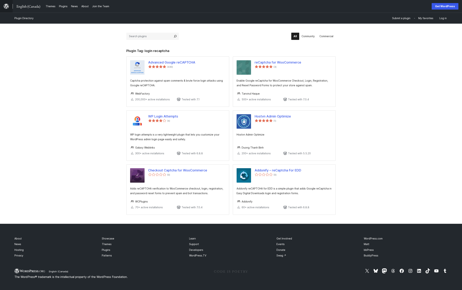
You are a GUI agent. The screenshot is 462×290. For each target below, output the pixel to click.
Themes (107, 244)
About (18, 238)
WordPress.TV (197, 255)
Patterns (107, 255)
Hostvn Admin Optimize (273, 116)
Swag (281, 255)
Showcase (108, 238)
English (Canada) (58, 271)
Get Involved (284, 238)
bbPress (369, 249)
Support (194, 244)
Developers (196, 249)
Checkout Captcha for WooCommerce (177, 170)
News (17, 244)
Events (280, 244)
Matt (366, 244)
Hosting (19, 249)
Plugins (106, 249)
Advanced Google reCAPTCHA (171, 62)
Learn (192, 238)
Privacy (18, 255)
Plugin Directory (24, 18)
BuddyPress (371, 255)
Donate (280, 249)
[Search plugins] (175, 36)
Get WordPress (445, 6)
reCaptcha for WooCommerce (278, 62)
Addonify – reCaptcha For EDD (278, 170)
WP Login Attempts (163, 116)
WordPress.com (373, 238)
